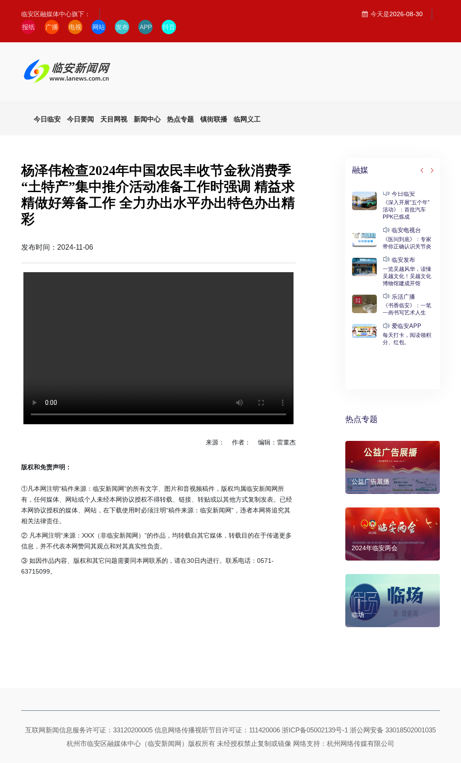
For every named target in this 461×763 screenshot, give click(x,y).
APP (146, 27)
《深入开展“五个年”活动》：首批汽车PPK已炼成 (406, 209)
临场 (358, 614)
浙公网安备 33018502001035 (393, 730)
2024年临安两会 (375, 548)
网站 (98, 27)
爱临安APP (406, 326)
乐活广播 (403, 296)
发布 (122, 27)
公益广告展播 (370, 481)
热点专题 (361, 419)
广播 (51, 27)
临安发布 (403, 259)
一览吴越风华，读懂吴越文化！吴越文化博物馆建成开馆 (407, 276)
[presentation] (422, 171)
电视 (75, 27)
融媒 (360, 170)
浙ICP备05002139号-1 (315, 730)
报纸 (28, 27)
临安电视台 (406, 230)
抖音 (169, 27)
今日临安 (403, 193)
